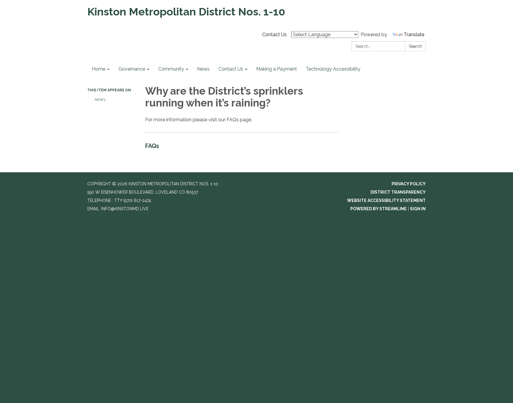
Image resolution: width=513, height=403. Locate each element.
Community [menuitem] (171, 69)
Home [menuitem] (98, 69)
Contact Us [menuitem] (230, 69)
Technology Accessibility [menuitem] (333, 69)
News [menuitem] (203, 69)
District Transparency (398, 192)
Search (415, 46)
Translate (414, 34)
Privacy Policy (409, 183)
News (100, 100)
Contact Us (274, 34)
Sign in (418, 208)
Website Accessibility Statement (386, 200)
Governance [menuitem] (131, 69)
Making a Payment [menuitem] (276, 69)
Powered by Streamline (378, 208)
